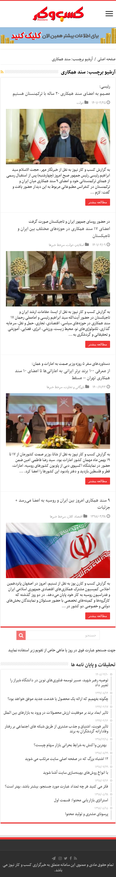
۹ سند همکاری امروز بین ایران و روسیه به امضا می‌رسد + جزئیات (62, 504)
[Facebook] (70, 858)
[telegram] (53, 858)
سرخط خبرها (57, 245)
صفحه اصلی (106, 59)
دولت (80, 103)
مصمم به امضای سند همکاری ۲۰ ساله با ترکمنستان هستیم (61, 94)
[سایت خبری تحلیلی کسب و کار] (58, 12)
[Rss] (75, 858)
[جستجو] (21, 635)
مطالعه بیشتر (97, 202)
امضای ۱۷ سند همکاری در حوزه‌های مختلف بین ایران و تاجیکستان (64, 232)
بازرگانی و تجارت (74, 387)
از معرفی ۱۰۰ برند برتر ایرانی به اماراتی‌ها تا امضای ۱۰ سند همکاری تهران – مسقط (62, 374)
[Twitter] (65, 858)
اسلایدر (79, 245)
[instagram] (60, 858)
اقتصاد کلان (75, 517)
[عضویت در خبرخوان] (2, 72)
